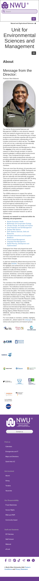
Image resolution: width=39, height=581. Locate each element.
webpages (28, 320)
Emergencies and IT (12, 451)
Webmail (8, 544)
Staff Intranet (10, 539)
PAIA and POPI (10, 515)
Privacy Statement (22, 569)
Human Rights (10, 510)
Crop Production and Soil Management (19, 227)
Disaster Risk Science (14, 229)
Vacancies (9, 491)
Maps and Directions (12, 456)
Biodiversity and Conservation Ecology (19, 223)
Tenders (8, 486)
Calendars (9, 446)
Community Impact (11, 520)
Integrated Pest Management (16, 241)
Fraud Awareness (11, 505)
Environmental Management (16, 239)
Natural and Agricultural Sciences (22, 23)
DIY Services (10, 534)
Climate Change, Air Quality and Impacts (20, 225)
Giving (8, 481)
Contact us (19, 432)
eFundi (8, 549)
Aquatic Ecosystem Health (15, 221)
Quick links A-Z (10, 461)
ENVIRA (14, 264)
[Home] (15, 5)
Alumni (8, 476)
